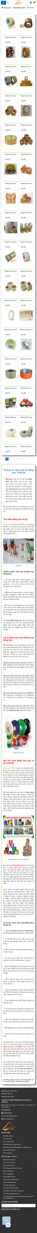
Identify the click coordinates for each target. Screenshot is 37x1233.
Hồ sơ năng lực (7, 1153)
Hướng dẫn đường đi (9, 1176)
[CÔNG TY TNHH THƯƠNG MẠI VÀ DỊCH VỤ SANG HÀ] (18, 2)
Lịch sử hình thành (8, 1141)
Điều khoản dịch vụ (8, 1171)
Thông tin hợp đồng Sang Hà (11, 1193)
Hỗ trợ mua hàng (8, 1174)
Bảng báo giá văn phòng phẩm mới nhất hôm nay (17, 1147)
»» (23, 459)
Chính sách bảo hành (9, 1159)
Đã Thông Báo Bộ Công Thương (12, 1168)
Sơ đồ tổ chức (7, 1138)
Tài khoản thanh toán (9, 1185)
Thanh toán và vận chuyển (10, 1179)
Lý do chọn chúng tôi (9, 1162)
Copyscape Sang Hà (9, 1150)
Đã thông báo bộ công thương (11, 1144)
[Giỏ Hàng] (34, 3)
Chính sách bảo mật (9, 1165)
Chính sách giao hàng (9, 1182)
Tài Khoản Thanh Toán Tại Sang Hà (13, 1191)
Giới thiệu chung (8, 1136)
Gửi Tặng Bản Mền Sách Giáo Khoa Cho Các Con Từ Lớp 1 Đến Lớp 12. (18, 1197)
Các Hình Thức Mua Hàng (10, 1188)
